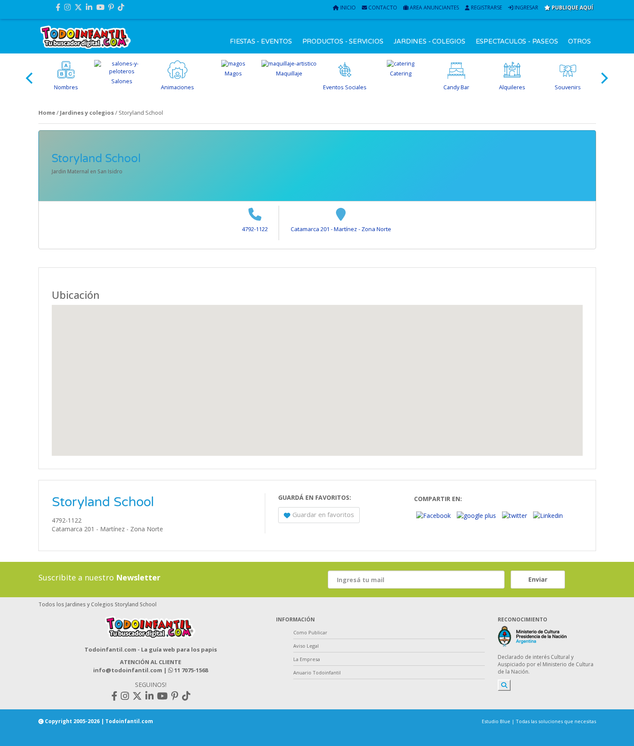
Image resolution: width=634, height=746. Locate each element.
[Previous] (30, 78)
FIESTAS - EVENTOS (261, 41)
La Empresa (306, 659)
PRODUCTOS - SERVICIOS (342, 41)
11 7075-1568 (190, 670)
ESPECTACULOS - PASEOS (517, 41)
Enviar (537, 579)
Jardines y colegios (87, 112)
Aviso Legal (306, 646)
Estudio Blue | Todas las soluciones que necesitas (539, 721)
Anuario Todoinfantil (317, 672)
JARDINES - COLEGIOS (429, 41)
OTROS (579, 41)
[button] (317, 375)
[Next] (603, 78)
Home (46, 112)
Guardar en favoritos (323, 514)
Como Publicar (310, 632)
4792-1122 (255, 229)
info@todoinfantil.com (127, 670)
